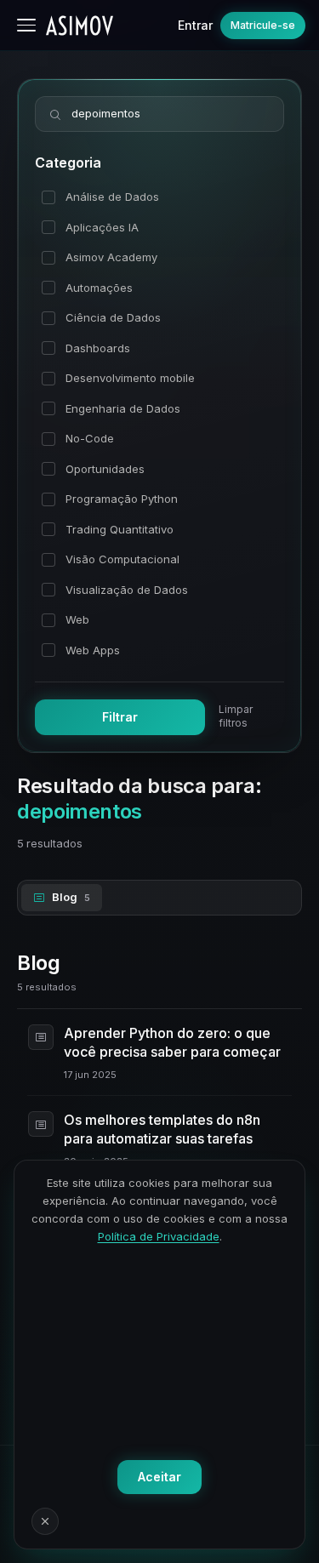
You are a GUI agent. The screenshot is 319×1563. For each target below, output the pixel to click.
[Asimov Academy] (79, 25)
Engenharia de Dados (123, 408)
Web (77, 619)
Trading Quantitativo (120, 529)
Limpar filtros (236, 716)
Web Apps (93, 650)
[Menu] (26, 25)
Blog (71, 897)
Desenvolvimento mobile (130, 378)
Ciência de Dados (113, 317)
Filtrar (120, 717)
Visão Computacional (122, 559)
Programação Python (122, 498)
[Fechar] (45, 1521)
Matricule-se (263, 25)
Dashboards (98, 348)
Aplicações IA (102, 227)
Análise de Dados (112, 196)
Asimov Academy (111, 257)
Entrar (195, 25)
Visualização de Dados (127, 589)
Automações (99, 287)
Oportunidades (105, 469)
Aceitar (159, 1476)
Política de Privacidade (158, 1236)
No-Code (90, 438)
